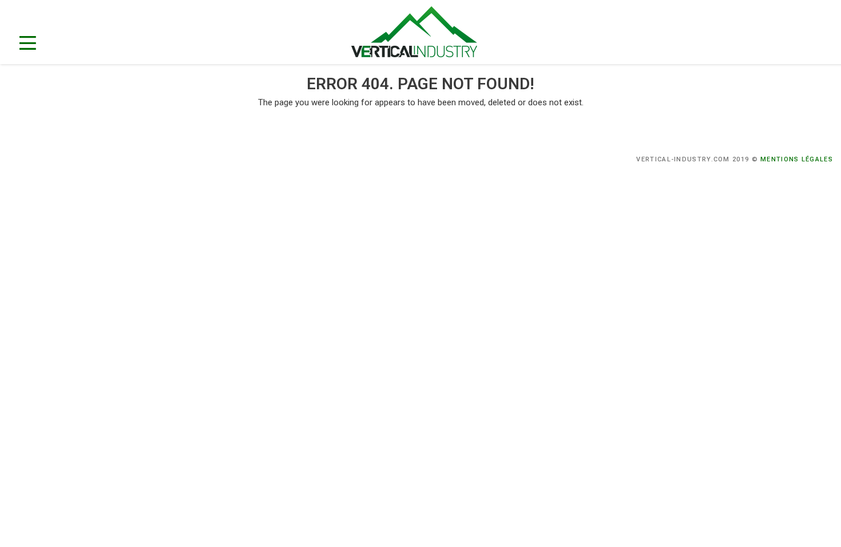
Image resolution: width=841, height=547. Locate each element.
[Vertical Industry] (425, 33)
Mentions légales (796, 159)
